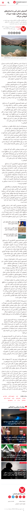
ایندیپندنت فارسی (18, 28)
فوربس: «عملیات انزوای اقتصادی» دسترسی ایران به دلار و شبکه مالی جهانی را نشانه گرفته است (14, 457)
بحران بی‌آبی (18, 398)
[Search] (8, 2)
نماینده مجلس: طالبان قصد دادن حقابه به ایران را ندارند (10, 223)
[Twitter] (14, 33)
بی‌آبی (13, 398)
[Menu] (3, 2)
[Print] (9, 33)
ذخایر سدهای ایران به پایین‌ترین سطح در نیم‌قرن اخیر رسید (10, 235)
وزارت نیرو (5, 396)
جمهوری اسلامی (11, 396)
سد (15, 400)
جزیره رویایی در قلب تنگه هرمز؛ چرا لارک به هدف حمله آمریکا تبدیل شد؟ (14, 423)
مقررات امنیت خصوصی (20, 504)
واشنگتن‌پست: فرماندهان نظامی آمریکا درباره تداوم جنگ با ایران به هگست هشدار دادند (15, 439)
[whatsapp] (9, 497)
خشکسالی (24, 400)
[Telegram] (13, 497)
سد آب (19, 400)
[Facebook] (19, 33)
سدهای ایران (10, 400)
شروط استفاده (22, 501)
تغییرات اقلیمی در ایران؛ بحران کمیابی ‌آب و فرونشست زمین (11, 229)
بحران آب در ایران (7, 398)
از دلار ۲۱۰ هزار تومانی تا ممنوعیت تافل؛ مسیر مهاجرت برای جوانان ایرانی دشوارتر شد (14, 475)
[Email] (11, 33)
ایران (17, 396)
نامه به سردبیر (11, 501)
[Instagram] (16, 497)
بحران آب (24, 398)
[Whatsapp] (17, 33)
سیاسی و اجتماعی (14, 407)
